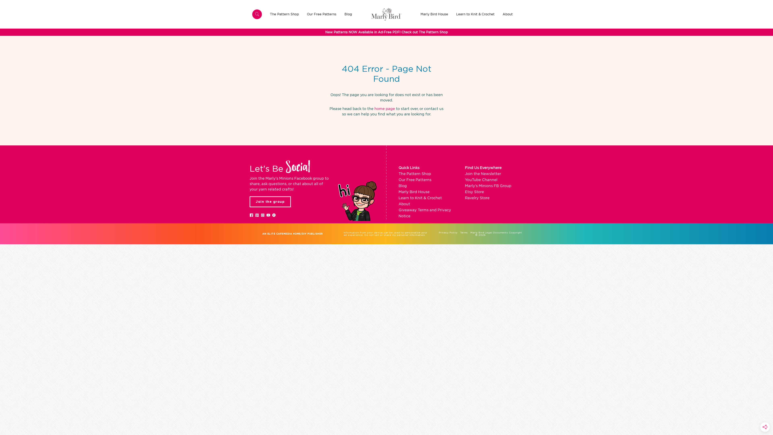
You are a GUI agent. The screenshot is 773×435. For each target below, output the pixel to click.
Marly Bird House (414, 192)
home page (384, 109)
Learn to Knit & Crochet (420, 198)
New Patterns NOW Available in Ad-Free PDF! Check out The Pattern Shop (386, 32)
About (404, 204)
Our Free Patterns (415, 180)
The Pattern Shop (415, 174)
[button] (251, 215)
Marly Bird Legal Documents (489, 232)
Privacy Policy (448, 232)
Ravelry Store (477, 198)
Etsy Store (474, 192)
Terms (464, 232)
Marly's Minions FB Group (488, 186)
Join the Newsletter (483, 174)
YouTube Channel (481, 180)
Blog (403, 186)
